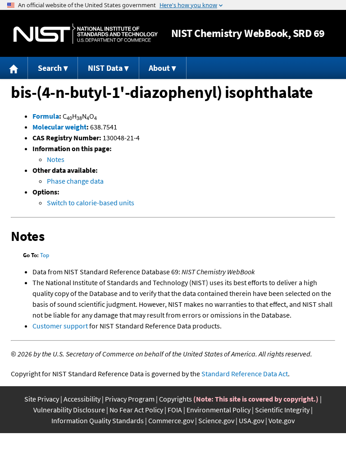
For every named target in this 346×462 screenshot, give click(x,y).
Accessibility (82, 398)
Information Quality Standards (97, 420)
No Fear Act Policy (136, 409)
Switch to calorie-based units (90, 202)
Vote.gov (282, 420)
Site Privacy (41, 398)
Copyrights (175, 398)
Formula (45, 115)
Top (44, 255)
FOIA (175, 409)
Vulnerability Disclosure (69, 409)
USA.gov (251, 420)
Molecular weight (59, 126)
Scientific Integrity (282, 409)
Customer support (60, 325)
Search (50, 68)
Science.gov (216, 420)
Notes (55, 159)
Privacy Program (130, 398)
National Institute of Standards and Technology (86, 33)
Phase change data (75, 180)
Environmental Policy (218, 409)
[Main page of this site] (14, 68)
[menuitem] (14, 68)
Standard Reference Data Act (244, 373)
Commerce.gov (171, 420)
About (159, 68)
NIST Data (105, 68)
